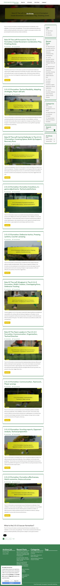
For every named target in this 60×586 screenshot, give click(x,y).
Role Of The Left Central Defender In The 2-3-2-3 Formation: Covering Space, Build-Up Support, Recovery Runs (23, 139)
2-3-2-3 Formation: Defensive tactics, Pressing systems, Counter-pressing (22, 235)
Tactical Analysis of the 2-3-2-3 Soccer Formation (50, 119)
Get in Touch (36, 2)
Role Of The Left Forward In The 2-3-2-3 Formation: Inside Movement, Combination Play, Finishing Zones (23, 41)
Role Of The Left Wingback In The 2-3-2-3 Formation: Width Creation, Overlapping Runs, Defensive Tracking (22, 284)
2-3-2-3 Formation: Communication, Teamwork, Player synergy (23, 383)
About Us (23, 2)
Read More (7, 80)
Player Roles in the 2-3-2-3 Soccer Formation (50, 114)
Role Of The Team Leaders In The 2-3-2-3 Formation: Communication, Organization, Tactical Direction (21, 334)
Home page (16, 2)
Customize (7, 580)
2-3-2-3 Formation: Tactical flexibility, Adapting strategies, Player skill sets (22, 90)
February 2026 (49, 139)
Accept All (11, 582)
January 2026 (49, 141)
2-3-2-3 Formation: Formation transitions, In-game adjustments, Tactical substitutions (22, 188)
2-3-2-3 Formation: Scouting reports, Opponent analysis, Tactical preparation (22, 430)
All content (29, 2)
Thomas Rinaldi (16, 46)
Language (44, 2)
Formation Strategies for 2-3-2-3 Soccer (50, 108)
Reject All (16, 580)
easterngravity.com (9, 2)
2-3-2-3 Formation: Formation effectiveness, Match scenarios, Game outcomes (21, 478)
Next (14, 538)
